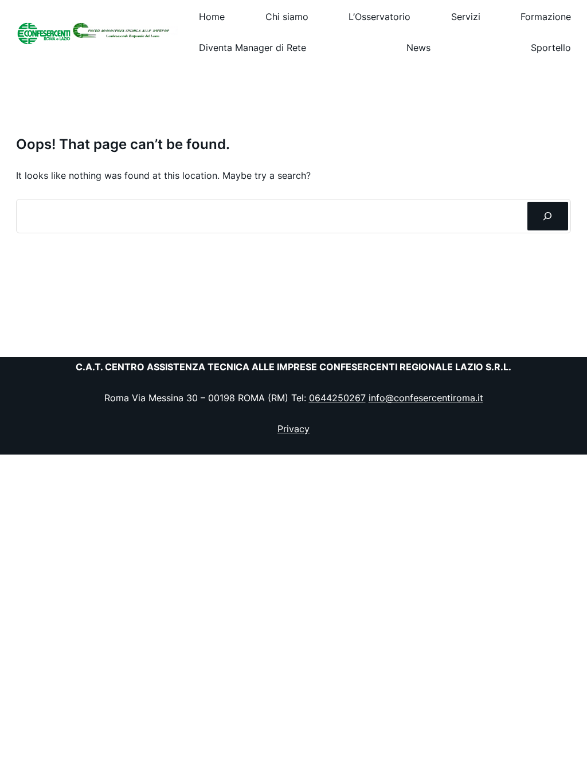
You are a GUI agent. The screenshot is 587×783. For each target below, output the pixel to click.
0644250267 (337, 398)
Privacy (293, 428)
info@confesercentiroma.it (426, 398)
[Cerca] (547, 216)
